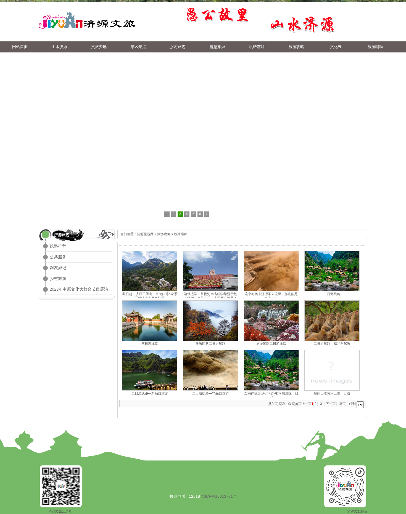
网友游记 (58, 267)
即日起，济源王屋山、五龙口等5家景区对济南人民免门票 (149, 296)
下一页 (331, 404)
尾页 (342, 404)
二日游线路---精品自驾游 (332, 344)
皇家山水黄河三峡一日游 (332, 393)
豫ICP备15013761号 (219, 496)
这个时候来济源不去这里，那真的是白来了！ (271, 296)
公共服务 (58, 257)
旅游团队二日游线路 (210, 344)
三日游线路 (332, 294)
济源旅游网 (145, 234)
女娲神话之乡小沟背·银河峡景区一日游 (271, 395)
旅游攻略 (163, 234)
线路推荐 (58, 246)
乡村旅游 (58, 278)
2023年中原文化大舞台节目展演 (79, 289)
